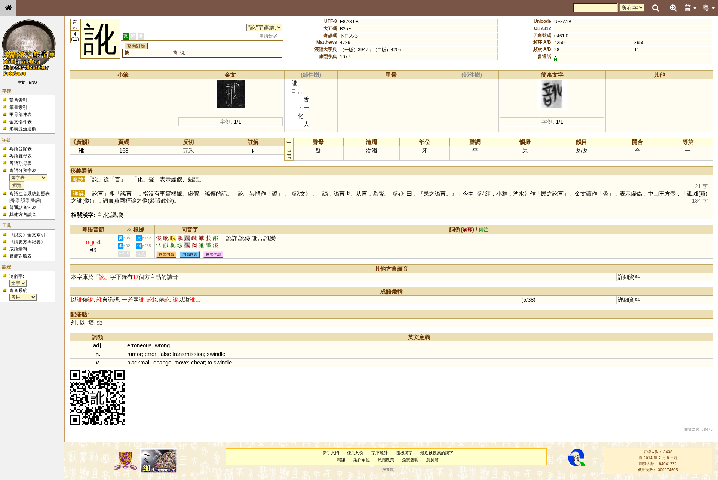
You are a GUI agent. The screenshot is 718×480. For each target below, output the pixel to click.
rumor (134, 354)
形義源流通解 (22, 129)
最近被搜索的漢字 (436, 452)
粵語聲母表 (20, 156)
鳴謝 (341, 460)
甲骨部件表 (20, 114)
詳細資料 (629, 277)
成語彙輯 (18, 249)
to (210, 362)
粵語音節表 (20, 148)
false (165, 354)
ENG (33, 82)
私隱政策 (386, 460)
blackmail (138, 362)
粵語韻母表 (20, 163)
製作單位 (361, 460)
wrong (162, 345)
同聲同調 (213, 254)
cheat (198, 362)
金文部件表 (20, 121)
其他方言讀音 (22, 214)
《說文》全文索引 (27, 234)
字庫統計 (379, 452)
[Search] (655, 8)
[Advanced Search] (673, 8)
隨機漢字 (404, 452)
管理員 (388, 470)
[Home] (8, 8)
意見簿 (432, 460)
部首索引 (18, 100)
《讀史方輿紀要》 (27, 241)
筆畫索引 (18, 107)
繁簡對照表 (20, 256)
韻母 (25, 200)
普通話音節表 (22, 207)
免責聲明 (410, 460)
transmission (188, 354)
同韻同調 (189, 254)
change (162, 362)
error (150, 354)
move (181, 362)
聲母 (14, 200)
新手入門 (331, 452)
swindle (216, 354)
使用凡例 (355, 452)
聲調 (35, 200)
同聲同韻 (166, 254)
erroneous (139, 345)
